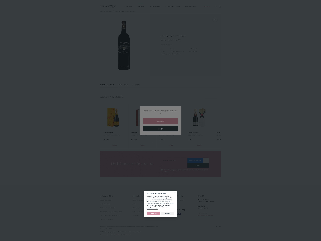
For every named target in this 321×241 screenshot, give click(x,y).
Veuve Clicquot (108, 133)
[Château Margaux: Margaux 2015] (123, 45)
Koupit (114, 145)
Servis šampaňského (106, 219)
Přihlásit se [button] (207, 7)
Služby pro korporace (178, 200)
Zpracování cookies (152, 208)
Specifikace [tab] (123, 84)
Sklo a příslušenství (191, 7)
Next (214, 96)
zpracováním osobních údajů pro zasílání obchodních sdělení (186, 170)
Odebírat (198, 165)
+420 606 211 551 (202, 213)
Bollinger (134, 133)
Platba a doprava (137, 212)
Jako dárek (140, 7)
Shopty (118, 235)
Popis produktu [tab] (107, 84)
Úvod (101, 11)
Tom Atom (127, 235)
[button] (215, 7)
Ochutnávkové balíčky (172, 7)
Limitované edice (154, 7)
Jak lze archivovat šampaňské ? (109, 215)
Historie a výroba (105, 204)
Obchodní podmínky (138, 208)
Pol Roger (162, 133)
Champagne (128, 7)
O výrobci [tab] (136, 84)
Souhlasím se (186, 170)
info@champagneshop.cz (205, 215)
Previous (208, 96)
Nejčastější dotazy (137, 200)
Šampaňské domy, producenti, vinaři (111, 212)
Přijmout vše (153, 213)
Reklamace (135, 215)
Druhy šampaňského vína (107, 208)
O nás (134, 204)
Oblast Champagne (106, 200)
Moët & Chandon (193, 133)
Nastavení (167, 213)
